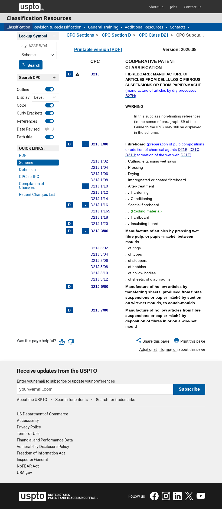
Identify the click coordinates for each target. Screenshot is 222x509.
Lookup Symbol (33, 36)
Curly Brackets (30, 113)
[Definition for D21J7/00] (69, 310)
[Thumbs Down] (70, 342)
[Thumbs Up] (62, 342)
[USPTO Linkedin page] (177, 499)
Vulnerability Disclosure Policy (43, 446)
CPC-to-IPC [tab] (29, 176)
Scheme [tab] (26, 162)
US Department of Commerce (42, 414)
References (27, 121)
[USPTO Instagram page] (165, 499)
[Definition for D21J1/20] (69, 223)
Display (23, 97)
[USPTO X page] (188, 499)
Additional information (158, 349)
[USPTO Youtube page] (199, 499)
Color (21, 105)
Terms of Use (28, 433)
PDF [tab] (22, 155)
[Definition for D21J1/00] (69, 144)
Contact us (192, 6)
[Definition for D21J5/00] (69, 286)
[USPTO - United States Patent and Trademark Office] (57, 500)
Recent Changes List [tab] (37, 194)
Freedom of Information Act (41, 453)
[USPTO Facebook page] (153, 499)
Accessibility (28, 420)
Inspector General (32, 459)
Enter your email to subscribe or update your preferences (66, 381)
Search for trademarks (115, 399)
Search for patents (71, 399)
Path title (24, 137)
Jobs (173, 6)
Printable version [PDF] (98, 49)
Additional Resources (144, 27)
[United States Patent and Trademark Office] (31, 7)
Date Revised (28, 129)
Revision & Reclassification (58, 27)
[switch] (49, 89)
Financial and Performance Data (45, 440)
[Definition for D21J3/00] (69, 231)
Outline (23, 89)
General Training (104, 27)
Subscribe (189, 389)
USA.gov (24, 472)
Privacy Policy (29, 427)
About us (156, 6)
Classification (18, 27)
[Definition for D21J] (69, 74)
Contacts (178, 27)
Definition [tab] (27, 169)
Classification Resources (38, 18)
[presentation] (38, 148)
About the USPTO (32, 399)
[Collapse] (85, 144)
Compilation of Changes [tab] (31, 186)
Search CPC (30, 77)
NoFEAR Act (28, 466)
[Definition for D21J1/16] (69, 205)
